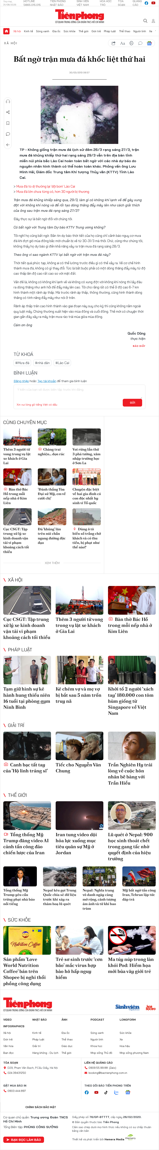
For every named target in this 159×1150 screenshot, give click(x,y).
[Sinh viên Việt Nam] (128, 1008)
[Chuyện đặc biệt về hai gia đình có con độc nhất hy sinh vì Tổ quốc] (87, 476)
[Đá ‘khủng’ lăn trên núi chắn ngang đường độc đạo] (52, 516)
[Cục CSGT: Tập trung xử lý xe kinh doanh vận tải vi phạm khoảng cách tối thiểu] (17, 516)
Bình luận (8, 134)
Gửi (132, 402)
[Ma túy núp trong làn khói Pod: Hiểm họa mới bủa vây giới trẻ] (132, 940)
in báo (131, 43)
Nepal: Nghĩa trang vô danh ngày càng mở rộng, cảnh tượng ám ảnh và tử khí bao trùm (99, 899)
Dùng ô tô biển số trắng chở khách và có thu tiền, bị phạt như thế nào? (87, 538)
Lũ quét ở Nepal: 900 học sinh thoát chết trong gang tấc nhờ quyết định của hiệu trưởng (130, 847)
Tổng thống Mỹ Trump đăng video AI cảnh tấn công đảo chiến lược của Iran (26, 844)
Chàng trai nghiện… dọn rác (51, 451)
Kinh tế (28, 31)
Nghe (8, 101)
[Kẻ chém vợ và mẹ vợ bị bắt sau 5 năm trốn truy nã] (79, 670)
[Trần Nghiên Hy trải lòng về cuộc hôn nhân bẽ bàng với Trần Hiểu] (132, 746)
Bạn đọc (8, 1053)
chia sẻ (114, 43)
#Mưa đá (22, 363)
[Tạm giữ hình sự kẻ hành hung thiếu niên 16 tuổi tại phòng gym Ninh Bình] (27, 670)
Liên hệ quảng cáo (98, 1062)
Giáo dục (67, 1046)
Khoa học (96, 1046)
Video (7, 1019)
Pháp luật (110, 31)
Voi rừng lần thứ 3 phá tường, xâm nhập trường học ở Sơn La (86, 456)
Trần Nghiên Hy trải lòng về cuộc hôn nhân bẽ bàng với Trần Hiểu (130, 774)
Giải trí (16, 725)
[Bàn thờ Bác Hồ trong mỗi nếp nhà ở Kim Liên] (17, 476)
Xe (150, 31)
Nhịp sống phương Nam (134, 1053)
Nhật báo (39, 1019)
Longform (128, 1019)
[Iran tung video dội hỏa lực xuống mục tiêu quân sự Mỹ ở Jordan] (79, 815)
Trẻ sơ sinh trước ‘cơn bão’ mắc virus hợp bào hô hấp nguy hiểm (79, 968)
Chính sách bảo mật (40, 1107)
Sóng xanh (42, 31)
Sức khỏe (69, 31)
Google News (149, 43)
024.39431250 (17, 1073)
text (122, 43)
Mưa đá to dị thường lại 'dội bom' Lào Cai (45, 186)
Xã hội (17, 31)
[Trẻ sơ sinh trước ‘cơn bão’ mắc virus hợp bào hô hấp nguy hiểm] (79, 940)
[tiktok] (108, 1092)
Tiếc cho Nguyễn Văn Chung (78, 768)
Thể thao (124, 31)
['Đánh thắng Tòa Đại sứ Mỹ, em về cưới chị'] (52, 476)
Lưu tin (8, 123)
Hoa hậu (125, 1046)
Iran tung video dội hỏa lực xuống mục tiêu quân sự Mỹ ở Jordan (76, 844)
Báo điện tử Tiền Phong (79, 16)
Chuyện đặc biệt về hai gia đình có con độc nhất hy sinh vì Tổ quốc (87, 496)
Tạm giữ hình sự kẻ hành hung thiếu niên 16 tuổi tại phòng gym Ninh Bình (26, 698)
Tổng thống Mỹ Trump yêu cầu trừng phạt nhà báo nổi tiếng (19, 897)
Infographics (13, 1026)
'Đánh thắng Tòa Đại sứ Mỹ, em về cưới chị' (52, 494)
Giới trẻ (96, 31)
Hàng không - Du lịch (45, 1053)
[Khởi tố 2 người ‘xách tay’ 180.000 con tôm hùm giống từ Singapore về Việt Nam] (132, 670)
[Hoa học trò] (151, 1008)
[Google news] (130, 1092)
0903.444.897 (17, 1091)
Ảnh (64, 1019)
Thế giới (83, 31)
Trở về (8, 145)
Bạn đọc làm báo (26, 1140)
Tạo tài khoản (46, 381)
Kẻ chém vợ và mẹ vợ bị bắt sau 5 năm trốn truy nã (78, 695)
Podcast (97, 1019)
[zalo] (118, 1092)
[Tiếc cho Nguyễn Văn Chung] (79, 746)
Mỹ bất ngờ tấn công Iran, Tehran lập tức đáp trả (139, 895)
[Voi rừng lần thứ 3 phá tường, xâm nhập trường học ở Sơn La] (87, 437)
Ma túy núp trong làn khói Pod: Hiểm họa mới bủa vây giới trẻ (131, 965)
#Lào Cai (62, 363)
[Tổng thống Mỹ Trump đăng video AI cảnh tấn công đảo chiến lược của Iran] (27, 815)
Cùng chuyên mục (25, 422)
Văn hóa (8, 1046)
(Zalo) (112, 1068)
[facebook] (146, 3)
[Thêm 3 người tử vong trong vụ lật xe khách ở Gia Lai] (17, 437)
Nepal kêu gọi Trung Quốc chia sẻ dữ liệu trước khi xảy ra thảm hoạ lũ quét (59, 897)
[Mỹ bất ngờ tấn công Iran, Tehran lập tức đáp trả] (139, 876)
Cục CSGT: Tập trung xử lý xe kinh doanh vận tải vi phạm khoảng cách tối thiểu (16, 540)
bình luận (140, 43)
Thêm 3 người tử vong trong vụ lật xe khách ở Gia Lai (17, 456)
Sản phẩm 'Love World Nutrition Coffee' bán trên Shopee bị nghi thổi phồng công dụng (24, 971)
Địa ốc (56, 31)
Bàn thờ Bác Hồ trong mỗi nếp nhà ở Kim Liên (15, 496)
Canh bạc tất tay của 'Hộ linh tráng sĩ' (25, 768)
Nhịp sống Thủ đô (101, 1053)
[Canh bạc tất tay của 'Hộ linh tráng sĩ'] (27, 746)
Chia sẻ (8, 112)
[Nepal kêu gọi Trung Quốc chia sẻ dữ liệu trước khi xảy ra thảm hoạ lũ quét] (60, 876)
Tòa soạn (10, 1062)
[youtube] (153, 3)
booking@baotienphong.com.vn (108, 1073)
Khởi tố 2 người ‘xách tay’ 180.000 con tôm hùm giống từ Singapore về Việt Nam (131, 701)
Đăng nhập (21, 381)
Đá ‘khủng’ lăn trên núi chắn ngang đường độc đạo (52, 536)
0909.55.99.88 (98, 1068)
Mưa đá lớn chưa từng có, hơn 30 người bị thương (52, 192)
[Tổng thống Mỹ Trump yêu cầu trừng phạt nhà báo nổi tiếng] (20, 876)
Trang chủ (6, 31)
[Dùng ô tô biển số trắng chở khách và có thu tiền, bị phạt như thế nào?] (87, 516)
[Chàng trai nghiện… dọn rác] (52, 437)
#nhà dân (42, 363)
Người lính (139, 31)
